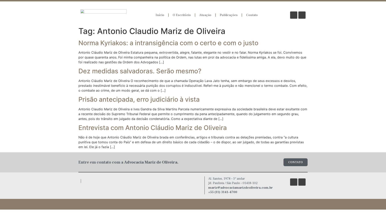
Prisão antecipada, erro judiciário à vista (139, 99)
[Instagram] (293, 15)
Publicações (229, 15)
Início (160, 15)
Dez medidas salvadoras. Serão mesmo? (139, 71)
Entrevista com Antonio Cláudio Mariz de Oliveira (152, 128)
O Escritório (182, 15)
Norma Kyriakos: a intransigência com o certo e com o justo (168, 43)
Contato (252, 15)
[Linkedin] (302, 15)
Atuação (205, 15)
